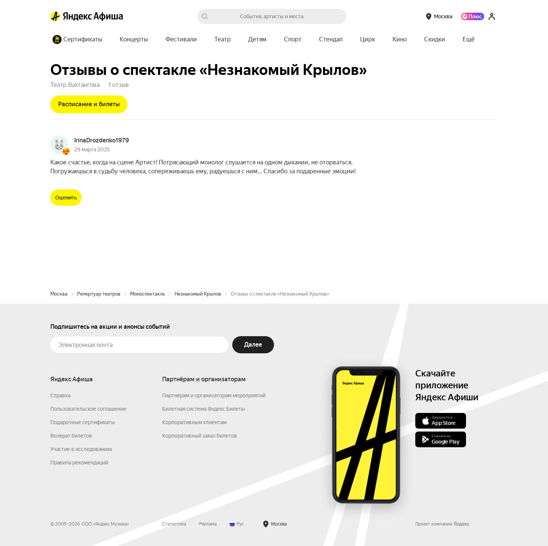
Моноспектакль (147, 294)
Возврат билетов (71, 436)
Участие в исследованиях (81, 449)
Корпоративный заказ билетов (199, 436)
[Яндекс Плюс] (472, 16)
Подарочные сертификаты (82, 422)
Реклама (208, 524)
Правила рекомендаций (79, 462)
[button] (469, 39)
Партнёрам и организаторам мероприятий (213, 395)
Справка (60, 395)
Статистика (174, 524)
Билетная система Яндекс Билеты (203, 409)
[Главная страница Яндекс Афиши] (55, 16)
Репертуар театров (98, 294)
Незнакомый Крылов (197, 294)
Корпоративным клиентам (194, 422)
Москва (58, 294)
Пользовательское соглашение (88, 409)
